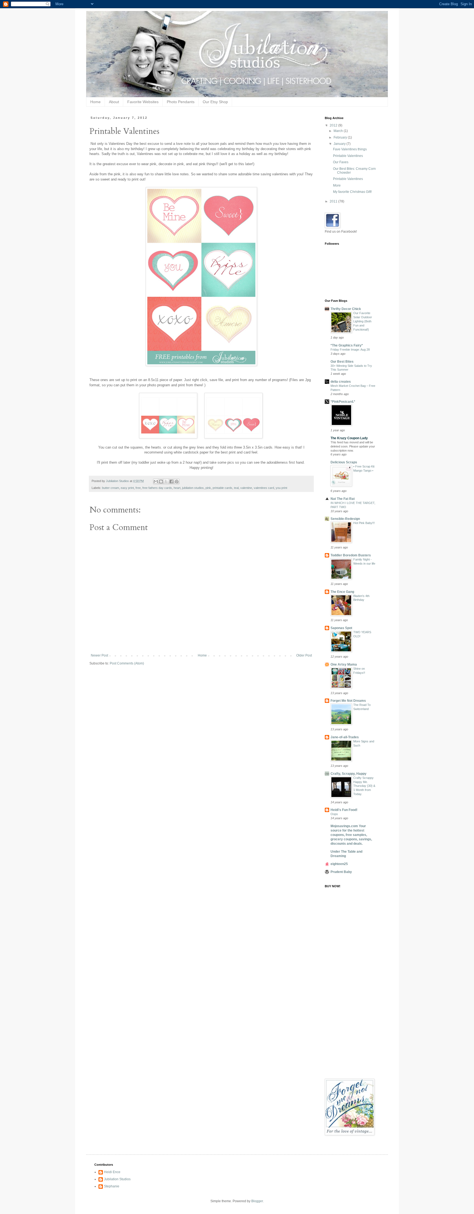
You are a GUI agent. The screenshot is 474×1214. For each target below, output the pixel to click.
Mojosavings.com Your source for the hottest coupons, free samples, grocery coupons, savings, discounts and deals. (351, 835)
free (138, 487)
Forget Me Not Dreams (348, 701)
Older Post (304, 655)
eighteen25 (339, 864)
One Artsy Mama (344, 664)
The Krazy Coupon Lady (349, 438)
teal (236, 487)
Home (95, 102)
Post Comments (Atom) (127, 663)
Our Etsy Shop (215, 102)
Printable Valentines (348, 156)
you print (281, 487)
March (339, 131)
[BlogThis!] (161, 481)
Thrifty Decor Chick (346, 309)
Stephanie (111, 1186)
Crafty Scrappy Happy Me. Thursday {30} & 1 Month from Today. (364, 786)
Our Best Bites (342, 362)
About (114, 102)
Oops (334, 814)
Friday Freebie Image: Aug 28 (350, 349)
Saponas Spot (341, 628)
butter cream (110, 487)
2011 (334, 201)
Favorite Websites (143, 102)
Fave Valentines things (350, 149)
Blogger (257, 1201)
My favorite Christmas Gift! (352, 192)
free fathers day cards (157, 487)
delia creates (341, 382)
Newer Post (99, 655)
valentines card (264, 487)
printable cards (222, 487)
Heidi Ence (112, 1172)
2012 (334, 125)
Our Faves (340, 162)
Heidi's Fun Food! (344, 810)
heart (177, 487)
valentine (246, 487)
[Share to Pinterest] (176, 481)
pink (208, 487)
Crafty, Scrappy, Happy (348, 774)
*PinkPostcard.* (343, 402)
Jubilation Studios (117, 1179)
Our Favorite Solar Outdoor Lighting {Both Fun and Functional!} (362, 321)
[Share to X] (166, 481)
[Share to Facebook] (171, 481)
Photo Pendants (180, 102)
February (341, 137)
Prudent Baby (341, 872)
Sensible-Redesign (345, 519)
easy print (127, 487)
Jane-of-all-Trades (345, 737)
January (340, 144)
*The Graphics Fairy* (347, 345)
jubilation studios (193, 487)
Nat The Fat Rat (343, 499)
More (337, 185)
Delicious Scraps (344, 462)
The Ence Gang (342, 592)
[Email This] (156, 481)
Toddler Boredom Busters (351, 555)
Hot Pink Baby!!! (364, 523)
